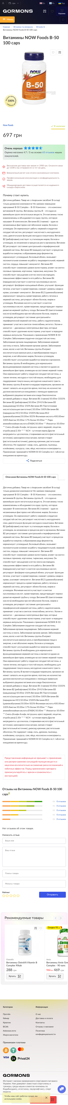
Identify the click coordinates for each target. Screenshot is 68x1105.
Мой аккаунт (3, 3)
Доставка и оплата (44, 1018)
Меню (10, 19)
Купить (12, 976)
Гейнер (6, 1018)
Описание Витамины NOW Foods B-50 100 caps (30, 477)
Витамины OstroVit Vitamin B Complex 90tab (21, 964)
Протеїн (6, 1014)
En (43, 3)
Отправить (52, 894)
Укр (63, 3)
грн (13, 3)
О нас (38, 1014)
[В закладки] (53, 52)
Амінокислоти (9, 1031)
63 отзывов (48, 152)
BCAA (5, 1027)
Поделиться (36, 461)
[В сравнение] (60, 52)
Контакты (40, 1023)
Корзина (61, 13)
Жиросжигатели (10, 1035)
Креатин (7, 1023)
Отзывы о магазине (44, 1027)
